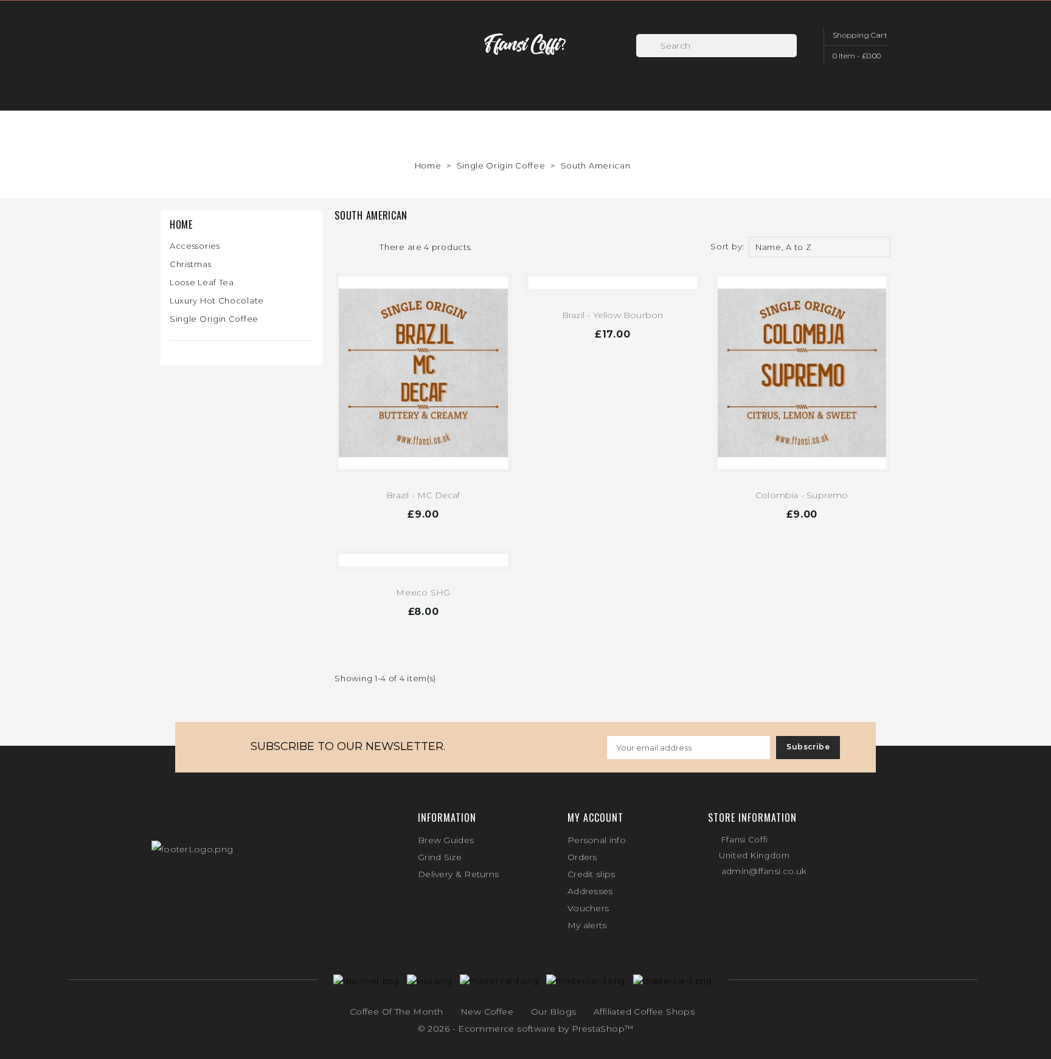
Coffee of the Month (396, 1011)
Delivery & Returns (458, 874)
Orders (582, 857)
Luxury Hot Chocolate (217, 300)
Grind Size (440, 857)
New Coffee (486, 1011)
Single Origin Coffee (214, 319)
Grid (341, 247)
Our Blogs (554, 1011)
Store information (752, 817)
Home (181, 224)
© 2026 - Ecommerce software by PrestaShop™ (526, 1028)
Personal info (596, 840)
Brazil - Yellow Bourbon (613, 315)
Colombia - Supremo (801, 495)
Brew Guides (446, 840)
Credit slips (591, 874)
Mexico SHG (423, 592)
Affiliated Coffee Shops (644, 1011)
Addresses (590, 891)
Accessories (195, 246)
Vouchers (588, 908)
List (360, 247)
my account (595, 817)
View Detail (423, 516)
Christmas (190, 264)
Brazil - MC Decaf (423, 495)
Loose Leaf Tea (202, 282)
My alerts (587, 925)
